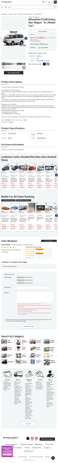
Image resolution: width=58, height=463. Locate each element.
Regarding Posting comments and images (22, 244)
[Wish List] (46, 2)
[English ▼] (43, 2)
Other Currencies (34, 39)
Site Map (47, 456)
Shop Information (22, 456)
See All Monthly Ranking (23, 200)
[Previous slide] (1, 174)
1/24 (38, 58)
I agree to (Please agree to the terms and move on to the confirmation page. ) (29, 320)
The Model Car (41, 60)
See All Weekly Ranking (8, 200)
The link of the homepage (36, 456)
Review (6, 293)
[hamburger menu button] (55, 2)
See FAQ (28, 424)
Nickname (7, 287)
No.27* (48, 60)
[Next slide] (25, 38)
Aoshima (39, 56)
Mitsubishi (40, 133)
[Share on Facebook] (47, 64)
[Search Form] (52, 2)
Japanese (11, 122)
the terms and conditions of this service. (23, 319)
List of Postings (49, 241)
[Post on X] (44, 64)
